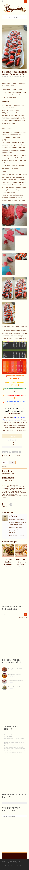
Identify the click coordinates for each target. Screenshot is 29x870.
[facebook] (2, 1)
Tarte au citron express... (16, 680)
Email (5, 456)
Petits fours (9, 488)
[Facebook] (11, 505)
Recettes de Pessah (13, 492)
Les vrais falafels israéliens (8, 561)
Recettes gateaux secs (18, 425)
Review (12, 462)
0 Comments (24, 76)
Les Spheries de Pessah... (16, 668)
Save (12, 456)
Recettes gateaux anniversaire (12, 420)
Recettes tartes (11, 430)
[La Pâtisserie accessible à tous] (14, 11)
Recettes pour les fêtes (14, 495)
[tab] (5, 463)
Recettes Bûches (9, 417)
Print (18, 456)
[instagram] (4, 1)
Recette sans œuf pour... (15, 674)
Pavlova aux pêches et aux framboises (21, 561)
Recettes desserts (19, 417)
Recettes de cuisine (21, 430)
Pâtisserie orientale (12, 487)
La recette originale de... (15, 687)
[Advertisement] (14, 590)
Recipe (5, 462)
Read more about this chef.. (17, 535)
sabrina (17, 76)
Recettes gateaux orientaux (12, 427)
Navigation (15, 17)
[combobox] (14, 816)
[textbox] (14, 816)
